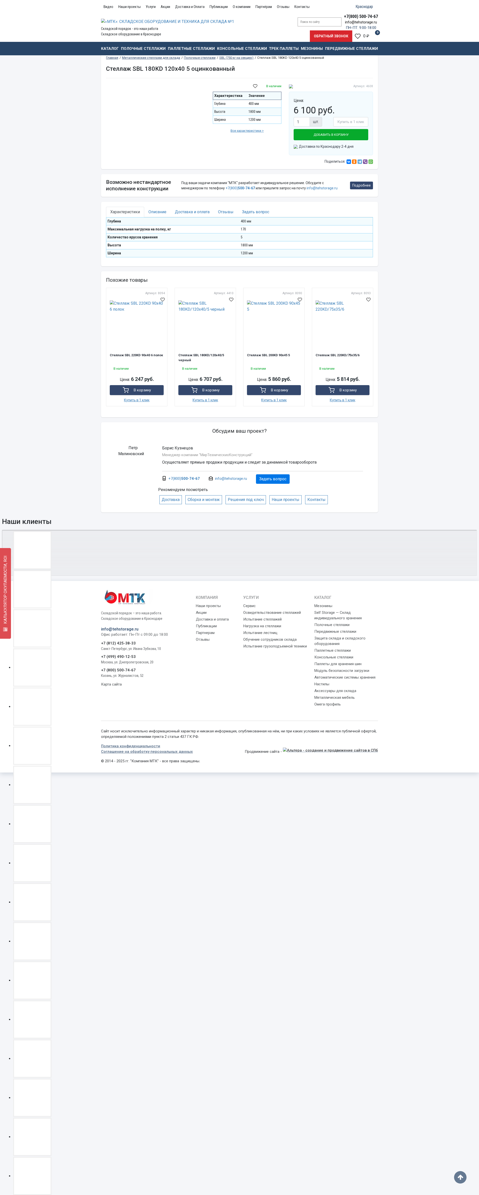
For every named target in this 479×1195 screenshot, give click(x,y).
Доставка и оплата (212, 619)
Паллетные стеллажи (191, 48)
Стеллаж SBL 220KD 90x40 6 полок (136, 355)
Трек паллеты (284, 48)
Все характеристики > (247, 131)
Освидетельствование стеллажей (272, 612)
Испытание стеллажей (262, 619)
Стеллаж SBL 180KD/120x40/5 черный (201, 357)
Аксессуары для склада (335, 691)
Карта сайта (111, 684)
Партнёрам (263, 6)
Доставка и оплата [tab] (192, 212)
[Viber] (365, 161)
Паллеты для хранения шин (337, 664)
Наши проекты (129, 6)
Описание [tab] (157, 212)
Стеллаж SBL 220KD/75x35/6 (337, 355)
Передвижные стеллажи (351, 48)
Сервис (249, 606)
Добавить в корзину (331, 135)
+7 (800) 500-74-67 (118, 670)
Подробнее (361, 185)
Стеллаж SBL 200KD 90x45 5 (268, 355)
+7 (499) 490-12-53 (118, 656)
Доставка (171, 499)
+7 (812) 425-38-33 (118, 643)
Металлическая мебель (334, 697)
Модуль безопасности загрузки (341, 670)
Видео (108, 6)
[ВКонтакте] (349, 161)
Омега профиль (327, 704)
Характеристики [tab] (125, 212)
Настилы (321, 684)
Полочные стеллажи (143, 48)
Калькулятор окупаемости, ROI (5, 590)
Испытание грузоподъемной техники (275, 646)
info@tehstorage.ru (361, 22)
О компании (241, 6)
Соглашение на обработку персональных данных (147, 751)
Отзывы (283, 6)
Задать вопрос (272, 479)
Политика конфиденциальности (130, 746)
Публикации (219, 6)
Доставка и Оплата (190, 6)
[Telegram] (360, 161)
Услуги (151, 6)
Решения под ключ (246, 499)
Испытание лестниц (260, 633)
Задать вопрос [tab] (255, 212)
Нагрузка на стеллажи (262, 626)
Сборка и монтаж (204, 499)
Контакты (302, 6)
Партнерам (205, 633)
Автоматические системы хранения (344, 677)
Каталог (110, 48)
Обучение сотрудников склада (270, 639)
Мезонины (312, 48)
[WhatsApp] (370, 161)
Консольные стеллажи (242, 48)
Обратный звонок (331, 36)
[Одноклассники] (354, 161)
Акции (165, 6)
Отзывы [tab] (226, 212)
